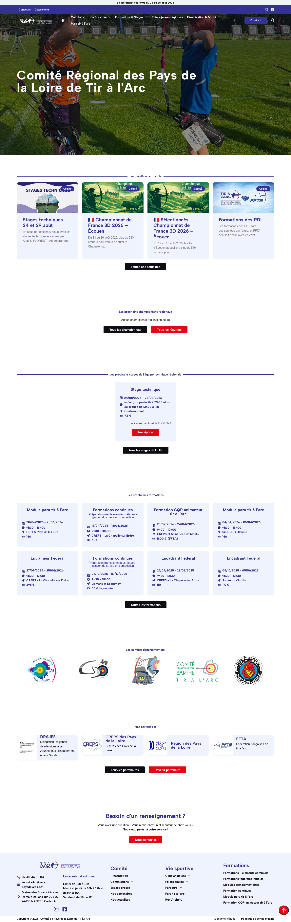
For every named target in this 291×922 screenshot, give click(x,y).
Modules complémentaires (241, 885)
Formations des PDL (241, 220)
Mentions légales (224, 918)
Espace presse (120, 888)
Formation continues (237, 890)
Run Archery (173, 899)
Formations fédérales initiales (243, 879)
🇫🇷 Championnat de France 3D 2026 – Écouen (110, 225)
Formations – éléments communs (245, 873)
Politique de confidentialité (257, 918)
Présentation (119, 876)
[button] (78, 17)
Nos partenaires (121, 893)
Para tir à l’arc (174, 893)
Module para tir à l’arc (238, 896)
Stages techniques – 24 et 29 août (45, 222)
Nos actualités (120, 899)
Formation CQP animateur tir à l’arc (247, 902)
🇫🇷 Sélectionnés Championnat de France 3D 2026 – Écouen (173, 228)
